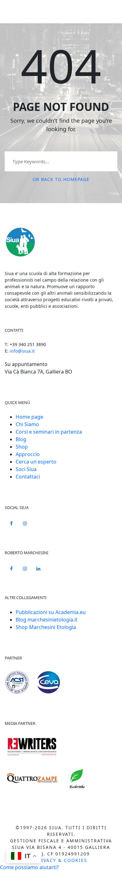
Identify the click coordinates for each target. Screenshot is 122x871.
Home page (29, 416)
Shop (22, 446)
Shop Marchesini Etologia (46, 627)
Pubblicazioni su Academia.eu (51, 612)
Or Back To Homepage (61, 179)
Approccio (28, 454)
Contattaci (28, 476)
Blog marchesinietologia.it (47, 619)
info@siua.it (22, 351)
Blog (21, 439)
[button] (29, 867)
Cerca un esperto (36, 461)
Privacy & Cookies (61, 860)
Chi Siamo (27, 424)
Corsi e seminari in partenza (49, 431)
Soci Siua (26, 469)
